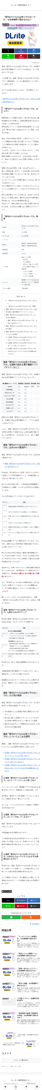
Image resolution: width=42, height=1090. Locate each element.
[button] (34, 56)
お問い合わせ (31, 1083)
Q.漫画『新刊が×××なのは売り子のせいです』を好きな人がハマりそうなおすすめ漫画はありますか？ (22, 351)
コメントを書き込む (21, 1060)
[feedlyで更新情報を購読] (11, 917)
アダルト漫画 (7, 891)
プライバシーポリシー (11, 1083)
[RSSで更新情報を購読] (30, 917)
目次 (18, 296)
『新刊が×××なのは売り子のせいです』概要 (21, 306)
